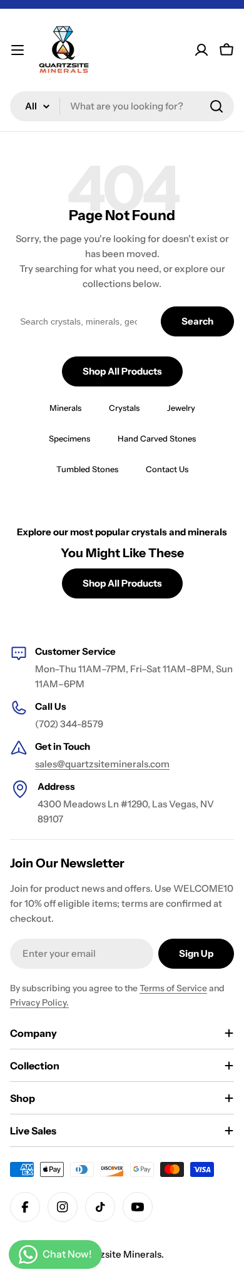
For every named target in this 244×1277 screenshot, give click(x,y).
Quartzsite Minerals (117, 1254)
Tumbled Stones (87, 469)
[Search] (216, 106)
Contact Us (167, 469)
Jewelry (181, 408)
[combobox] (122, 106)
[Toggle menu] (17, 50)
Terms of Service (173, 988)
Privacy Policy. (39, 1002)
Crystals (124, 408)
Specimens (69, 438)
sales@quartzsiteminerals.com (102, 764)
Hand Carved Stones (157, 438)
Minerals (65, 408)
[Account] (201, 50)
